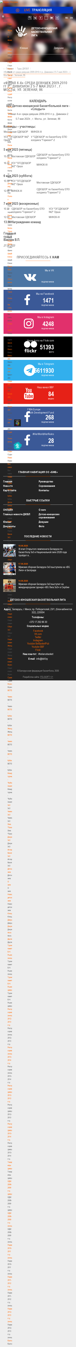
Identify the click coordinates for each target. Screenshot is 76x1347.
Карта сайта (9, 490)
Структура (11, 62)
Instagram (38, 640)
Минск (10, 349)
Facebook (38, 630)
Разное (10, 528)
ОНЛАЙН (8, 509)
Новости (11, 457)
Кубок (10, 496)
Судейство (12, 432)
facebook (40, 17)
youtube (51, 17)
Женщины (11, 729)
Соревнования (47, 485)
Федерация (12, 477)
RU (66, 18)
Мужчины (11, 684)
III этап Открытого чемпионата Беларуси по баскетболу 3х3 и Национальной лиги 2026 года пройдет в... (43, 552)
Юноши (10, 913)
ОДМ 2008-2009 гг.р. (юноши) (11, 1219)
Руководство (46, 481)
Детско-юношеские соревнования (49, 516)
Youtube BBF (38, 646)
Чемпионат (12, 489)
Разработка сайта (31, 676)
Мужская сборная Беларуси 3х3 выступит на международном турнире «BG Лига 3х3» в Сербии (44, 585)
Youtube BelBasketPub (38, 643)
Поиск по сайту (29, 17)
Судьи (10, 451)
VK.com (38, 633)
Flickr (38, 649)
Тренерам (11, 292)
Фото (9, 933)
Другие (10, 939)
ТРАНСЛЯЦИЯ (38, 10)
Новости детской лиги (11, 897)
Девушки (11, 920)
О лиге (42, 509)
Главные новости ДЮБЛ (16, 514)
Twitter (38, 637)
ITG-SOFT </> (46, 676)
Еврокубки (11, 521)
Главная (11, 24)
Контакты (11, 107)
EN (71, 18)
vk (35, 17)
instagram (57, 17)
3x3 (9, 805)
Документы (12, 126)
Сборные (11, 483)
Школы (10, 343)
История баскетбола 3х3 (12, 853)
